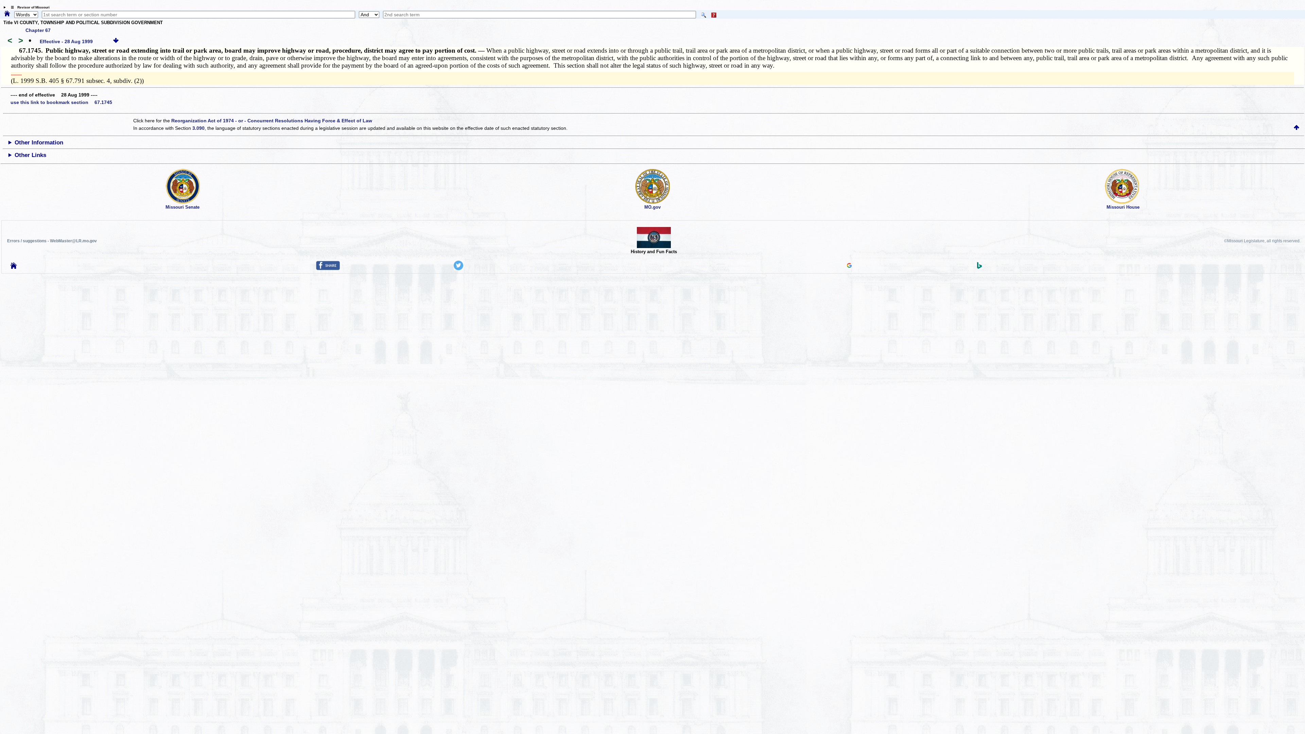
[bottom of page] (116, 41)
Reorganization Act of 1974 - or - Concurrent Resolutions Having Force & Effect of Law (271, 120)
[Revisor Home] (13, 267)
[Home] (7, 14)
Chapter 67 (38, 30)
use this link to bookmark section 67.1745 (61, 102)
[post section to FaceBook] (328, 268)
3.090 (198, 128)
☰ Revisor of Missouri (28, 7)
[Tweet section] (458, 268)
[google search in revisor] (849, 266)
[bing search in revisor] (979, 267)
